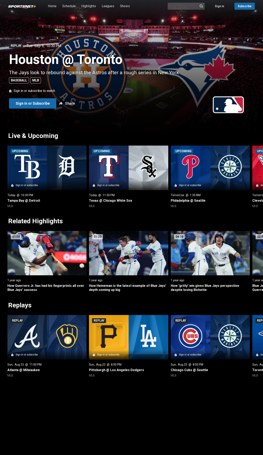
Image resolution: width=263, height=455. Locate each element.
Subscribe (244, 6)
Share (70, 103)
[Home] (22, 6)
